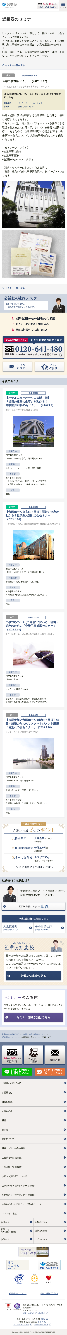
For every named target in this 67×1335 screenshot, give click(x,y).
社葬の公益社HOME (10, 1034)
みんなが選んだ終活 (21, 1324)
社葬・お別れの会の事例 (13, 1148)
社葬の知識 (7, 1101)
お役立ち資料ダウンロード (14, 1176)
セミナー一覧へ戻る (15, 65)
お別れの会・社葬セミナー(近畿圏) (18, 1195)
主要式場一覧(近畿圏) (12, 1167)
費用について (8, 1139)
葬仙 (43, 1319)
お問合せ (5, 1222)
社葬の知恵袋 (41, 1230)
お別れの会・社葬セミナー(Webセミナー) (21, 1204)
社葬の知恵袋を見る (33, 975)
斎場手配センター (41, 1324)
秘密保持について (17, 1293)
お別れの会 (7, 1111)
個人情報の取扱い (49, 1293)
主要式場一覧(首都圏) (12, 1157)
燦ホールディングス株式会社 (34, 1313)
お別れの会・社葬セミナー (34, 1034)
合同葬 (5, 1130)
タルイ (40, 1322)
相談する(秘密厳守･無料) (8, 1230)
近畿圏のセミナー (9, 1037)
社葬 (4, 1120)
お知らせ (5, 1239)
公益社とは (7, 1092)
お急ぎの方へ (41, 1222)
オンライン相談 (9, 1213)
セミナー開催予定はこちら (33, 1017)
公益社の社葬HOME (11, 1083)
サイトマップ (41, 1239)
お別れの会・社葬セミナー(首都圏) (18, 1185)
